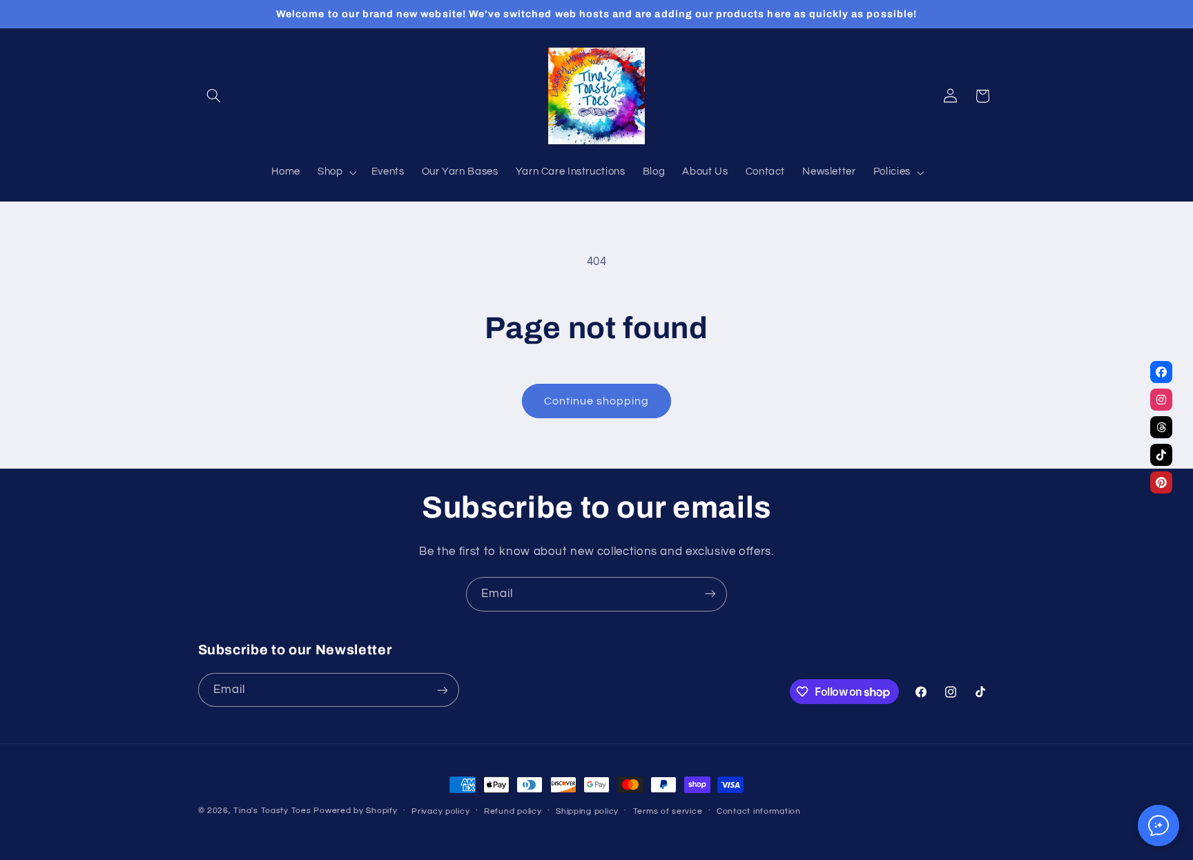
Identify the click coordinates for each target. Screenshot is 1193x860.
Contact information (759, 811)
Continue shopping (597, 401)
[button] (214, 96)
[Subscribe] (710, 594)
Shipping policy (587, 811)
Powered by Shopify (355, 810)
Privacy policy (440, 811)
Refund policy (513, 811)
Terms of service (668, 811)
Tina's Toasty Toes (272, 810)
